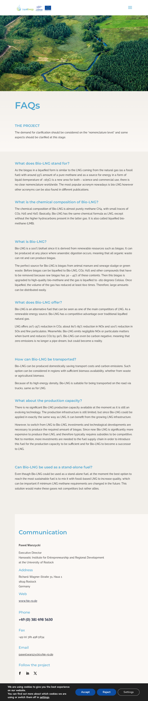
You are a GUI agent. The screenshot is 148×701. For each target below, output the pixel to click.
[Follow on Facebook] (20, 673)
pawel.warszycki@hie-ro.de (36, 654)
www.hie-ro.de (28, 600)
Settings (129, 692)
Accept (85, 692)
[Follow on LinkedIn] (27, 673)
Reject (106, 692)
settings (44, 697)
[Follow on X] (35, 673)
